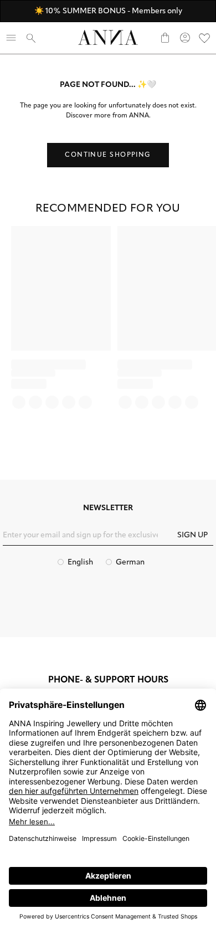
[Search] (31, 37)
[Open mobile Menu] (11, 37)
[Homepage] (108, 37)
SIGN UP (192, 535)
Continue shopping (108, 155)
